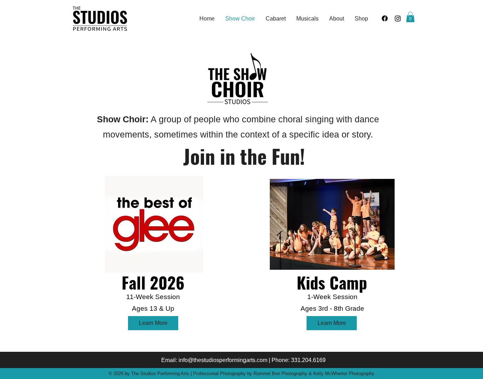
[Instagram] (398, 18)
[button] (410, 17)
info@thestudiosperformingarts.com (223, 360)
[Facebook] (385, 18)
